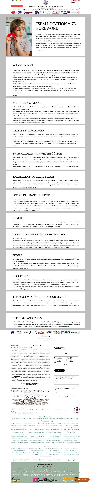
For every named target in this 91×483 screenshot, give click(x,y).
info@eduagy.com (15, 345)
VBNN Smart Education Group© (45, 416)
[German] (20, 1)
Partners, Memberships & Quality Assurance (45, 446)
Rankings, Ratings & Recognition (45, 456)
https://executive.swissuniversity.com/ (29, 412)
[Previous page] (62, 397)
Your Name (65, 349)
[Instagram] (79, 8)
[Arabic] (16, 1)
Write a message (66, 364)
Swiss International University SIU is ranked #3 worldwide (28, 473)
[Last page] (73, 397)
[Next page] (70, 397)
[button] (13, 9)
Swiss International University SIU (45, 465)
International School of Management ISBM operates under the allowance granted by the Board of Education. (54, 425)
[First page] (59, 397)
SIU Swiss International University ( (18, 423)
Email (66, 353)
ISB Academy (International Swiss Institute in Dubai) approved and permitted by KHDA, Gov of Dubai (36, 425)
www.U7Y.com (17, 376)
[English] (13, 1)
